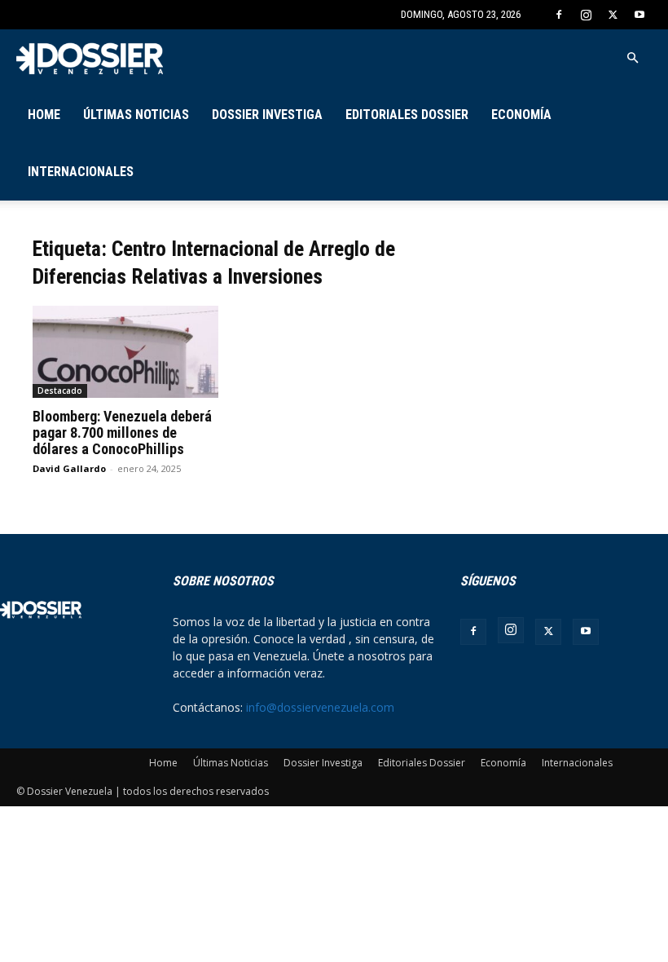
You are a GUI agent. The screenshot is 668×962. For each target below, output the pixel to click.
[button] (632, 58)
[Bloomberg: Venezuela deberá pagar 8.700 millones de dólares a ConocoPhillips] (125, 352)
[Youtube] (639, 14)
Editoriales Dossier (406, 114)
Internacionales (81, 171)
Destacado (59, 390)
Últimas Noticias (136, 114)
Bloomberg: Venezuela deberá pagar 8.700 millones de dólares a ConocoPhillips (122, 432)
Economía (521, 114)
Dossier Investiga (267, 114)
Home (44, 114)
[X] (612, 14)
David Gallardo (69, 468)
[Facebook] (559, 14)
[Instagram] (586, 14)
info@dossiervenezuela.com (320, 707)
